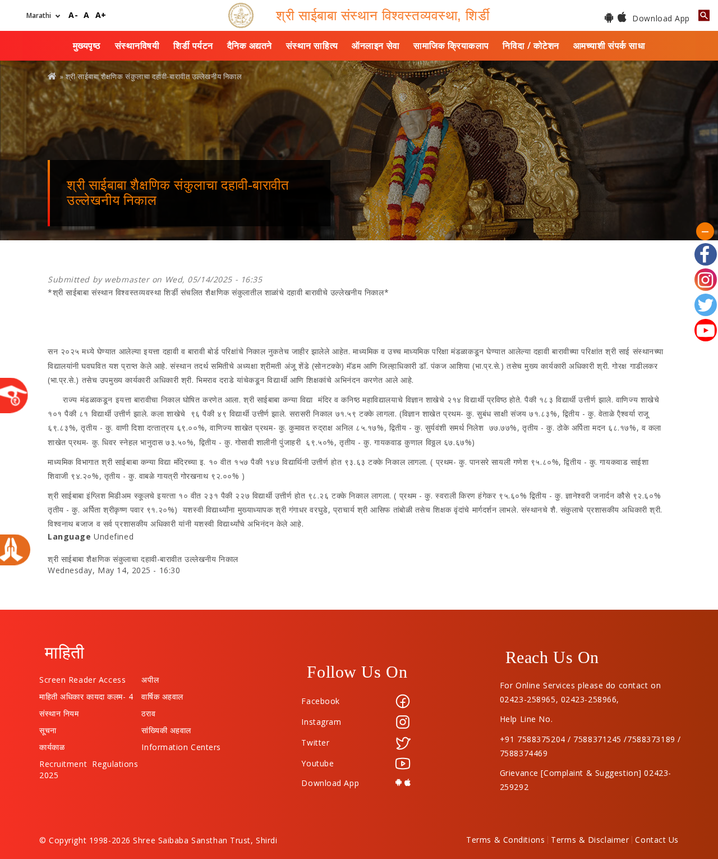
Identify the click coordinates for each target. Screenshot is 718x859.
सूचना (48, 727)
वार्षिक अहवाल (162, 694)
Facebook (320, 701)
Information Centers (181, 744)
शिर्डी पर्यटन (193, 45)
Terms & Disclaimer (590, 840)
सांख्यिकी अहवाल (166, 727)
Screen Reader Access (82, 677)
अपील (150, 677)
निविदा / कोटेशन (531, 45)
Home (53, 76)
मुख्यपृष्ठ (87, 45)
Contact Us (657, 840)
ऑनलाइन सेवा (375, 45)
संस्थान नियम (59, 711)
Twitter (315, 742)
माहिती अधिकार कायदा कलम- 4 (86, 694)
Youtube (317, 763)
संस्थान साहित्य (312, 45)
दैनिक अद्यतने (249, 45)
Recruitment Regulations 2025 (88, 761)
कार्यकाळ (52, 744)
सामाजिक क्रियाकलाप (451, 45)
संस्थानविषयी (137, 45)
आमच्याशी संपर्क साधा (609, 45)
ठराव (148, 711)
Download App (660, 18)
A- (73, 15)
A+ (101, 15)
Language (69, 536)
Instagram (321, 721)
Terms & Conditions (505, 840)
